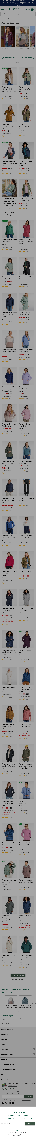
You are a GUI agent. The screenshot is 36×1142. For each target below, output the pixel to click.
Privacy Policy (17, 1135)
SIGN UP (30, 1124)
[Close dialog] (34, 1109)
